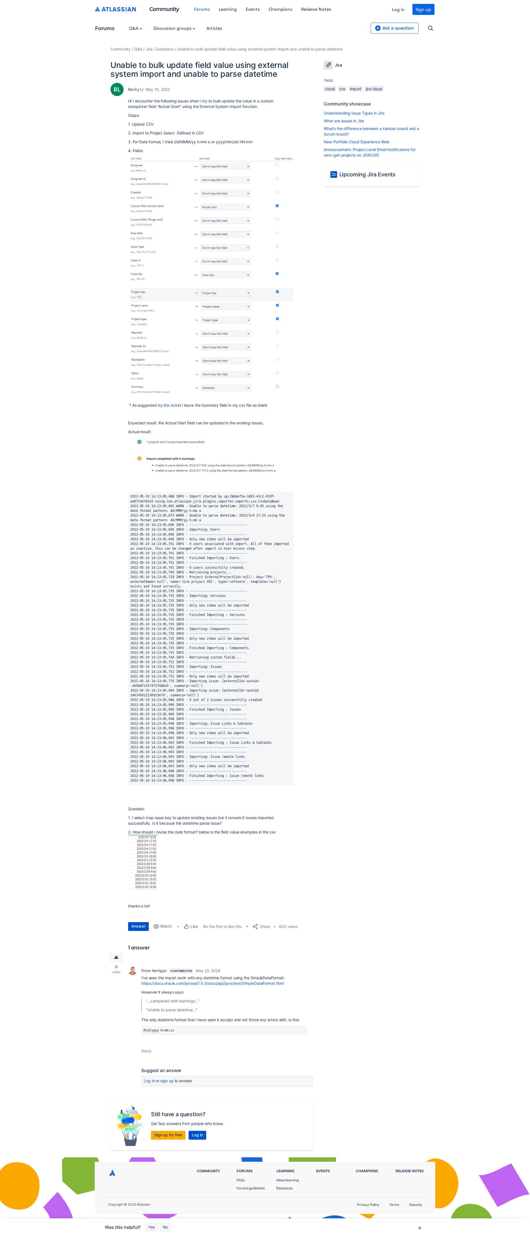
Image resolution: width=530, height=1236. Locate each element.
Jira (149, 49)
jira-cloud (374, 88)
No (165, 1227)
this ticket (172, 405)
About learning (287, 1180)
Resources (284, 1188)
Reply (146, 1051)
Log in (398, 9)
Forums (202, 9)
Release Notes (316, 9)
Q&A (134, 28)
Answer (138, 926)
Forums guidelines (251, 1188)
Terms (394, 1205)
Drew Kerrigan (154, 970)
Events (253, 9)
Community (164, 9)
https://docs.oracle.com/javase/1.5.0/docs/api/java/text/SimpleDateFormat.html (212, 983)
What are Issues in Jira (344, 120)
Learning (228, 9)
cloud (330, 88)
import (356, 88)
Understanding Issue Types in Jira (354, 113)
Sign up (423, 9)
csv (342, 88)
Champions (280, 9)
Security (415, 1205)
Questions (164, 49)
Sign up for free (168, 1134)
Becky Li (135, 89)
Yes (151, 1227)
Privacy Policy (368, 1205)
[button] (211, 219)
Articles (214, 28)
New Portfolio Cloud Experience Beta (356, 141)
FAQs (241, 1180)
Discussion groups (173, 28)
